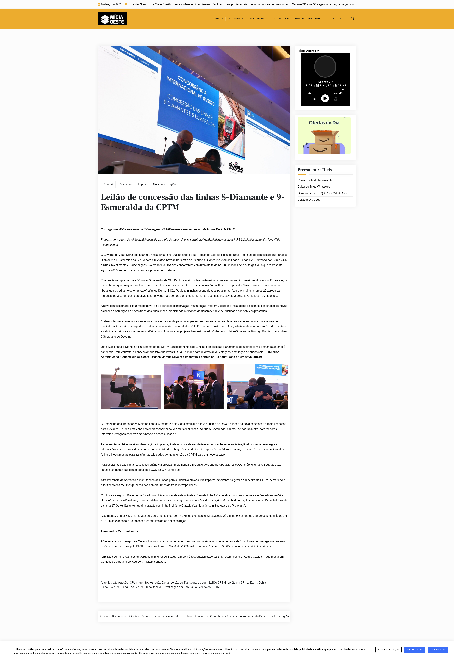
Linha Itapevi (153, 587)
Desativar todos (415, 649)
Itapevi (142, 184)
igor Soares (146, 582)
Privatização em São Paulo (180, 587)
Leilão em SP (236, 582)
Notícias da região (164, 184)
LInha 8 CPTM (110, 587)
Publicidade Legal (308, 18)
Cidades (235, 18)
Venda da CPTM (209, 587)
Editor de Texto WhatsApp (314, 186)
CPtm (133, 582)
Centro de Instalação (388, 649)
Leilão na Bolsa (256, 582)
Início (219, 18)
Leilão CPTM (217, 582)
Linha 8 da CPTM (132, 587)
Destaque (125, 184)
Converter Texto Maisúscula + (316, 180)
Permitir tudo (438, 649)
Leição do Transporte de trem (189, 582)
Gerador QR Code (309, 199)
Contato (335, 18)
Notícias (280, 18)
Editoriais (257, 18)
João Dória (162, 582)
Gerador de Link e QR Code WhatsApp (322, 193)
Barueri (108, 184)
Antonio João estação (114, 582)
